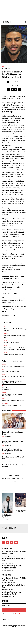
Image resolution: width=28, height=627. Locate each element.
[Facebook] (8, 89)
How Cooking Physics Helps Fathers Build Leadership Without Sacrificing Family (12, 450)
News (3, 66)
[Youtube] (16, 542)
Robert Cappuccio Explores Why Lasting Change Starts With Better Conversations (13, 395)
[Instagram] (7, 542)
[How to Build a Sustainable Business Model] (14, 421)
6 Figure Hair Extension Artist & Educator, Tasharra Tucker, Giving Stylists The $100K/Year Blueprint (15, 348)
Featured (4, 364)
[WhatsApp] (19, 89)
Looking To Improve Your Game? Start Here (13, 354)
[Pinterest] (15, 89)
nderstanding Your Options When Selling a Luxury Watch (13, 376)
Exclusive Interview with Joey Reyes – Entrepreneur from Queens (21, 510)
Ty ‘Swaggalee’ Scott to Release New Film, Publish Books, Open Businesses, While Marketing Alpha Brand (7, 517)
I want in (13, 610)
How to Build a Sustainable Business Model (10, 371)
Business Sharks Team (16, 82)
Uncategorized (5, 403)
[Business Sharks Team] (8, 82)
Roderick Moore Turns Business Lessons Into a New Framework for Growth (12, 388)
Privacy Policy (18, 613)
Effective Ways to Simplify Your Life (12, 342)
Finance (3, 374)
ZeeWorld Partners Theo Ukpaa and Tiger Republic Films (13, 400)
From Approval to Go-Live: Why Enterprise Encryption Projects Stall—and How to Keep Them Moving (12, 382)
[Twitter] (12, 89)
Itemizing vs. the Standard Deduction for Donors (11, 405)
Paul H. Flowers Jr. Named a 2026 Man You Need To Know (13, 366)
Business (6, 326)
